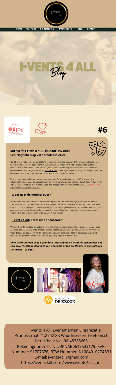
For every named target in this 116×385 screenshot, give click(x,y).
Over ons (31, 28)
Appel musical (92, 230)
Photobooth (65, 28)
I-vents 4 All (35, 151)
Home (19, 28)
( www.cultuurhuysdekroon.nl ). (25, 187)
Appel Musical (59, 151)
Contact (91, 28)
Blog (80, 28)
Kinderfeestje (47, 28)
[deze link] (95, 184)
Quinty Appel (51, 170)
